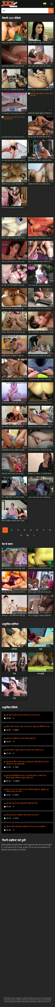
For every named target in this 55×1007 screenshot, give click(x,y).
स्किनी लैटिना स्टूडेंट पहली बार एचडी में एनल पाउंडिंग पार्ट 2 (25, 750)
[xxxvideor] (9, 4)
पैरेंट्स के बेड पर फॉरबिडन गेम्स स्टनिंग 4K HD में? (22, 815)
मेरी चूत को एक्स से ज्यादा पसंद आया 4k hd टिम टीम (23, 715)
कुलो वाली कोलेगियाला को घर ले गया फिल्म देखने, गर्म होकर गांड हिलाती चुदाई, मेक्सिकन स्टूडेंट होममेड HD (26, 776)
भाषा (45, 4)
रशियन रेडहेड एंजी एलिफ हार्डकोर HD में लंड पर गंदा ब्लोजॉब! (25, 826)
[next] (34, 535)
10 (27, 535)
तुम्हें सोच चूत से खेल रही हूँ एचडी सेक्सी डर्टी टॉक (21, 803)
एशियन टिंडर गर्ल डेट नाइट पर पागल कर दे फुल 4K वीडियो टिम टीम (27, 726)
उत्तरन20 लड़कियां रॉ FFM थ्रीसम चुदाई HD (21, 738)
